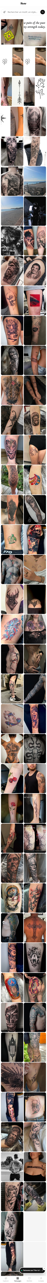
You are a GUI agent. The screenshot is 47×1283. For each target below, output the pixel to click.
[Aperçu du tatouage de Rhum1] (12, 300)
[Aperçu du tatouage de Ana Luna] (12, 151)
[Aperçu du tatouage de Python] (12, 569)
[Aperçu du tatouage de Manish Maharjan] (12, 390)
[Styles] (4, 12)
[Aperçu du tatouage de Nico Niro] (35, 1256)
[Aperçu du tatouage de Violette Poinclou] (35, 778)
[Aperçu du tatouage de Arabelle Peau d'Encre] (35, 808)
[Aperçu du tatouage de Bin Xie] (12, 270)
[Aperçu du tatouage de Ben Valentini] (12, 1047)
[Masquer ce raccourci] (44, 1268)
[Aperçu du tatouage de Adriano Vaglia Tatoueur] (12, 211)
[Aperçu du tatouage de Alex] (12, 360)
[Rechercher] (42, 12)
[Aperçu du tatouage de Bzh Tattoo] (12, 32)
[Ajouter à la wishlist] (19, 20)
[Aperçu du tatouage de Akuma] (12, 838)
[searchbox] (23, 12)
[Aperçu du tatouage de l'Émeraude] (35, 629)
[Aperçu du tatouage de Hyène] (12, 539)
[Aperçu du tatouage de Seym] (12, 480)
